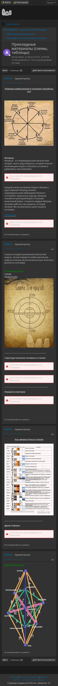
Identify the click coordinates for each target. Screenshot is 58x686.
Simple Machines (37, 680)
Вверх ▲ (44, 677)
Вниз (5, 70)
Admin (8, 78)
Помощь (14, 677)
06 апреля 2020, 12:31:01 (13, 559)
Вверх (5, 660)
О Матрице (10, 215)
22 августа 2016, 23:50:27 (13, 434)
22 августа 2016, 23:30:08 (13, 83)
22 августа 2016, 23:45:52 (13, 249)
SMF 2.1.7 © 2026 (21, 680)
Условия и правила (29, 677)
